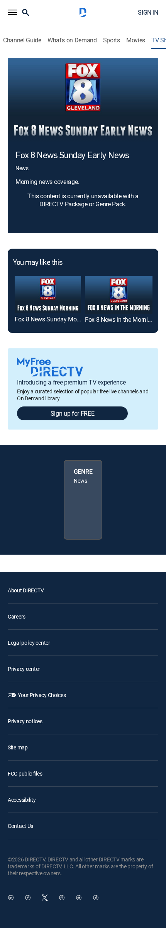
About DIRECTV (26, 590)
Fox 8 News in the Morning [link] (119, 319)
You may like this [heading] (37, 263)
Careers (16, 616)
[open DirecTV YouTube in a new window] (79, 898)
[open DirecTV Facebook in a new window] (28, 898)
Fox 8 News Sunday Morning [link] (52, 319)
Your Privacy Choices (42, 695)
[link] (48, 294)
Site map (18, 747)
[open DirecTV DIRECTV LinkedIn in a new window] (11, 898)
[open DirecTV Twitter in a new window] (45, 898)
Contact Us (20, 825)
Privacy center (24, 668)
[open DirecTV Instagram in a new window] (62, 898)
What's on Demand (72, 40)
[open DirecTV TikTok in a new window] (96, 898)
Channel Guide (22, 40)
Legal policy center (29, 642)
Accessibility (22, 799)
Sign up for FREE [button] (73, 413)
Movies (135, 40)
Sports (111, 40)
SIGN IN (148, 12)
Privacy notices (25, 721)
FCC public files (25, 773)
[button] (12, 12)
